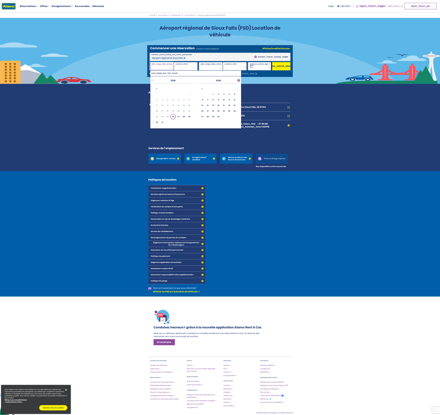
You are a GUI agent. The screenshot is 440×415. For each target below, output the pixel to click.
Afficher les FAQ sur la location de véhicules (175, 291)
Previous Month (155, 80)
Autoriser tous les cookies (53, 408)
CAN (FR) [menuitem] (344, 6)
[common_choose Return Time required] (234, 66)
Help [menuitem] (330, 6)
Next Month (236, 80)
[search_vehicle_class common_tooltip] (256, 74)
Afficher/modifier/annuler (276, 48)
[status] (168, 58)
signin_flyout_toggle (372, 6)
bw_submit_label (281, 66)
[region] (36, 399)
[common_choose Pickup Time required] (185, 66)
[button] (173, 116)
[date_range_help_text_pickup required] (161, 66)
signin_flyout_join (420, 6)
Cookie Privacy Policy (13, 402)
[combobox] (220, 57)
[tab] (164, 158)
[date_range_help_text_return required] (211, 66)
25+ (251, 67)
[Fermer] (66, 389)
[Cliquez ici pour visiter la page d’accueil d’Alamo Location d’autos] (8, 6)
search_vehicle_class (244, 73)
